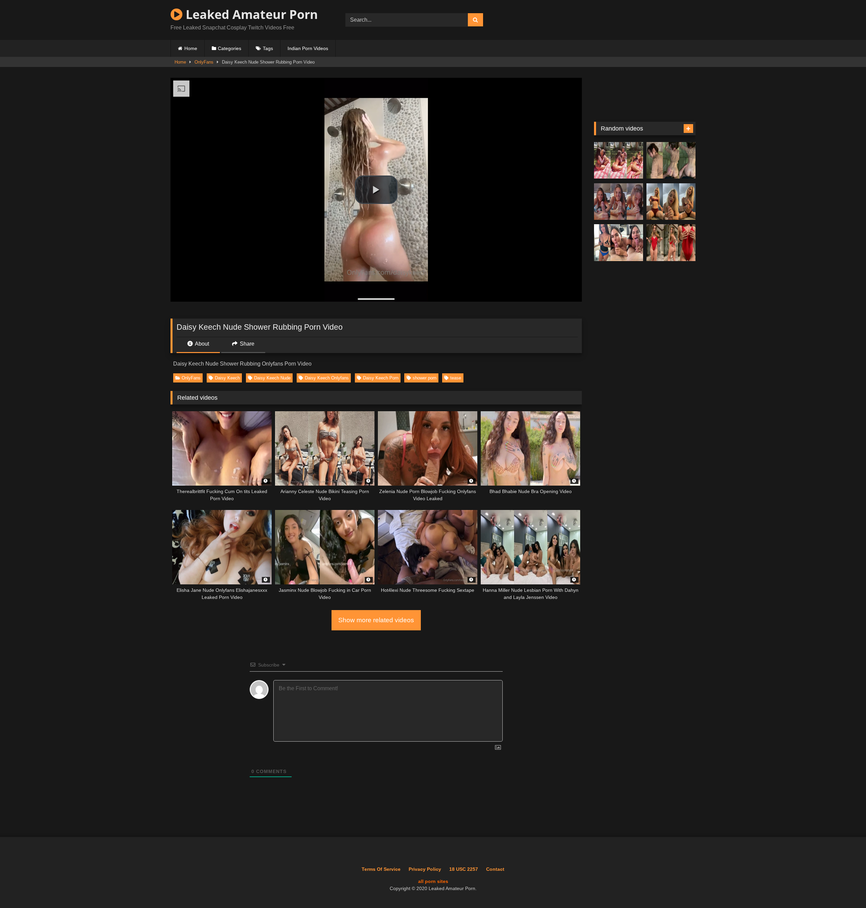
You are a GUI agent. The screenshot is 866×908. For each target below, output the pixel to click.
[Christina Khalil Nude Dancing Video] (671, 242)
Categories (229, 48)
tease (455, 377)
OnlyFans (204, 62)
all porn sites (433, 881)
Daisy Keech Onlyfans (327, 377)
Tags (268, 48)
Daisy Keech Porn (380, 377)
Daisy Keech (227, 377)
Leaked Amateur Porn (250, 14)
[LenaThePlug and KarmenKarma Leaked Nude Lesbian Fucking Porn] (618, 160)
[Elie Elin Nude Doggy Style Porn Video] (671, 160)
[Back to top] (845, 887)
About (201, 344)
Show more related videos (376, 620)
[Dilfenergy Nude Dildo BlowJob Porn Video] (671, 201)
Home (190, 48)
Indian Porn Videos (308, 48)
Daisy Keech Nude (272, 377)
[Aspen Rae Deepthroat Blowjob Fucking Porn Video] (618, 242)
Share (246, 344)
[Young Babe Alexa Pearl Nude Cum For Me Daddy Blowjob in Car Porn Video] (618, 201)
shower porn (424, 377)
